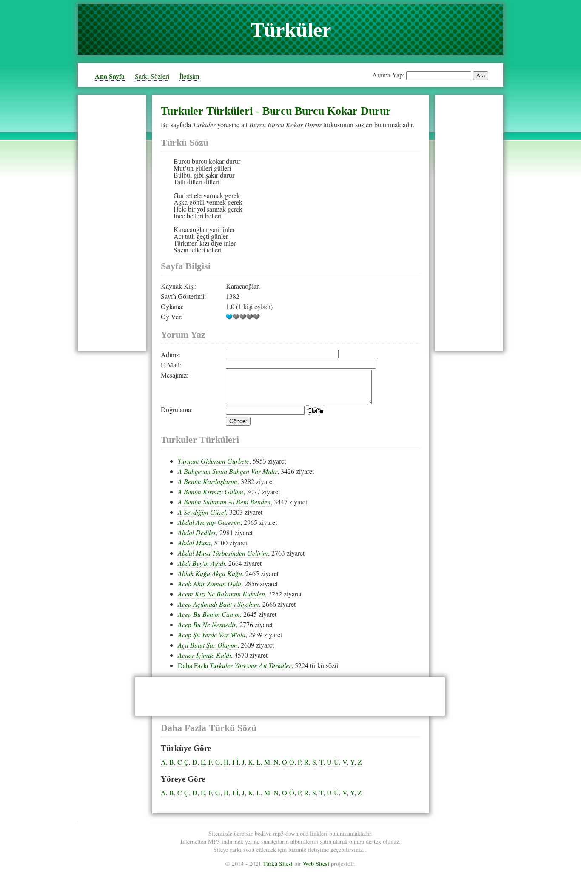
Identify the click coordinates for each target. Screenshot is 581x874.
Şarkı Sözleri (152, 76)
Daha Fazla (234, 665)
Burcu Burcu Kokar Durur (326, 111)
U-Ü (333, 761)
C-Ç (183, 761)
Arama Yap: (388, 74)
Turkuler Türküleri (207, 111)
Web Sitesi (316, 864)
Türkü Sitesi (278, 864)
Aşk (179, 202)
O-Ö (288, 761)
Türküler (291, 29)
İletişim (189, 76)
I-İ (235, 761)
